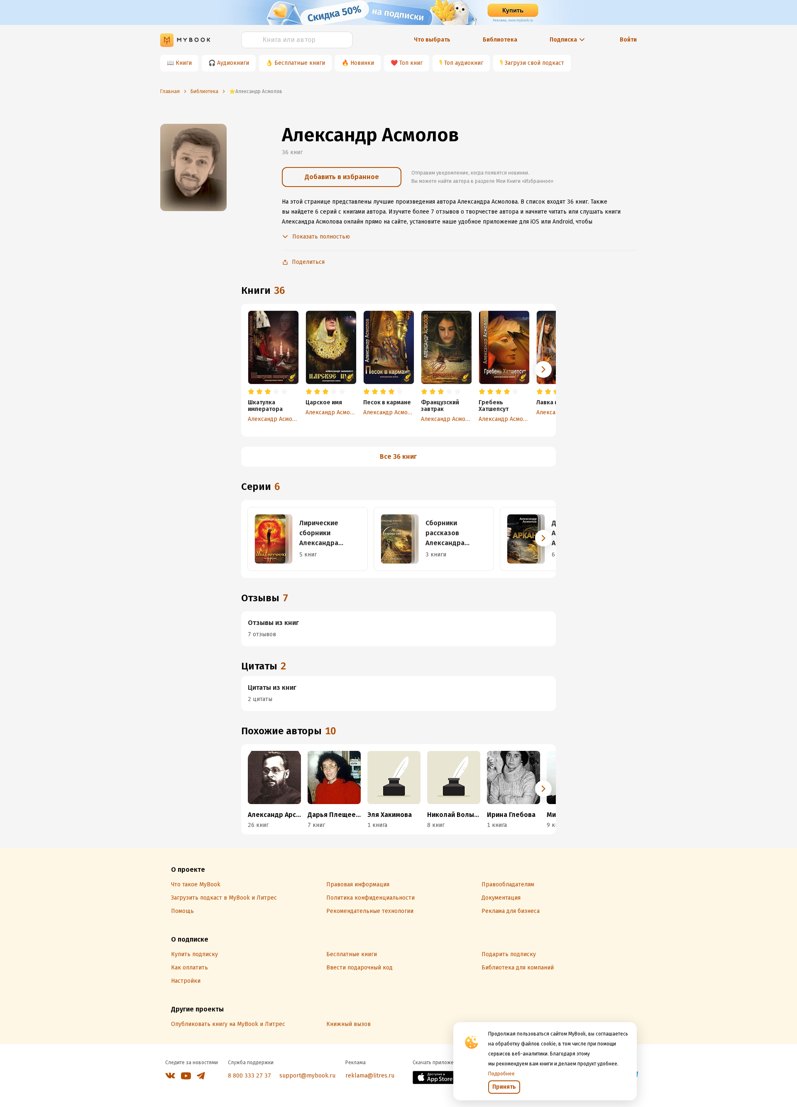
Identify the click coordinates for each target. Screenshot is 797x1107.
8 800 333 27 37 (249, 1075)
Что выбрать (432, 39)
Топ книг (411, 62)
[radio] (251, 392)
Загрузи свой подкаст (534, 62)
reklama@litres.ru (369, 1075)
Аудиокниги (233, 62)
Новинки (362, 62)
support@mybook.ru (307, 1075)
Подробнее (501, 1074)
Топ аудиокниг (463, 62)
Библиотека (500, 39)
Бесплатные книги (299, 62)
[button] (543, 369)
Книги (184, 62)
